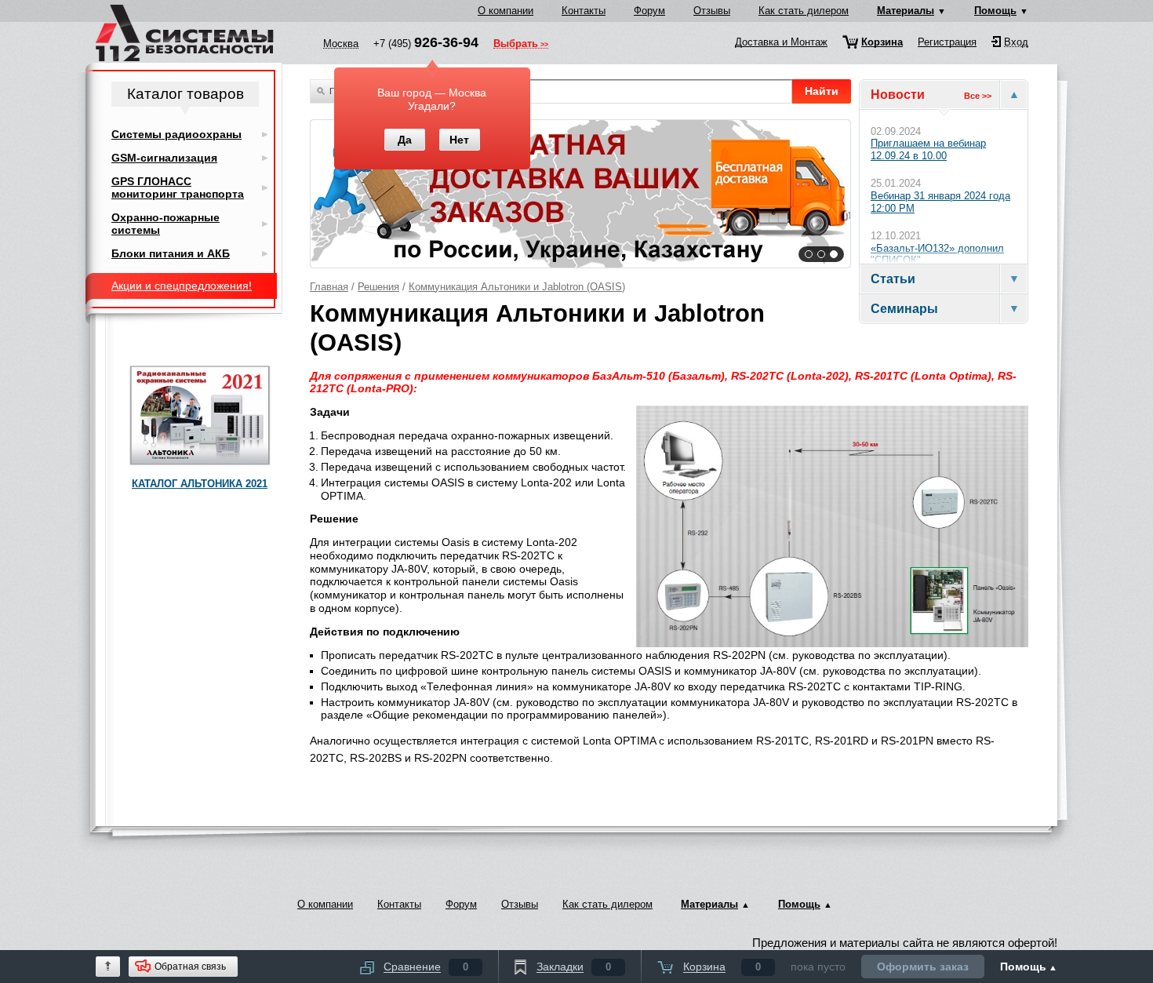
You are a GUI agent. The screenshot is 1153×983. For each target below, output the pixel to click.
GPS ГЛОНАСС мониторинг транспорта (177, 187)
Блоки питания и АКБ (170, 253)
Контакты (584, 10)
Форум (649, 10)
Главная (329, 287)
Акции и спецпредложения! (181, 285)
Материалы (905, 10)
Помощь (995, 10)
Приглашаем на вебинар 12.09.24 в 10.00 (928, 149)
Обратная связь (190, 966)
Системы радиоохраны (176, 134)
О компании (505, 10)
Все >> (977, 95)
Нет (459, 139)
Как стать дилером (803, 10)
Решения (378, 287)
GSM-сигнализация (164, 157)
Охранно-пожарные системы (165, 223)
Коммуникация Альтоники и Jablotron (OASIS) (517, 287)
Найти (821, 91)
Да (405, 139)
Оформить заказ (923, 966)
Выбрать (515, 45)
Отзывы (711, 10)
